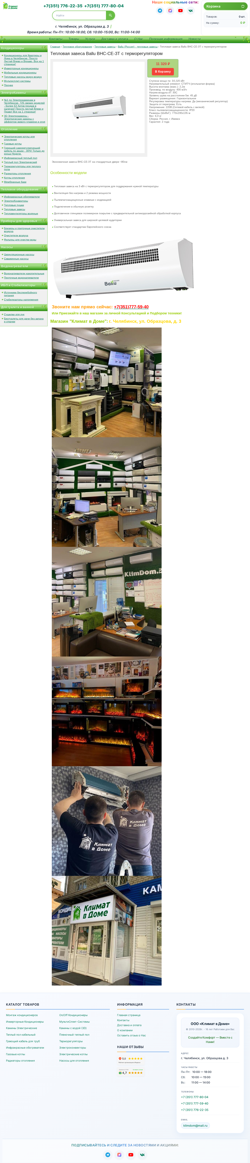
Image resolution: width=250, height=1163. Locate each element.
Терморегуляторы (71, 1041)
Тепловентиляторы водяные (21, 213)
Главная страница (128, 1015)
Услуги (90, 39)
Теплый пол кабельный (21, 1034)
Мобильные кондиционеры (20, 72)
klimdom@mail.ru (195, 1125)
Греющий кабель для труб (23, 1041)
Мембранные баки (15, 181)
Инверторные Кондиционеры (25, 1021)
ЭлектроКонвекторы (16, 200)
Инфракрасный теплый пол (20, 157)
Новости (195, 39)
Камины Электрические (21, 1028)
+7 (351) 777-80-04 (194, 1097)
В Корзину (163, 71)
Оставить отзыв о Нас (131, 1035)
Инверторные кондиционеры (21, 68)
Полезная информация (165, 39)
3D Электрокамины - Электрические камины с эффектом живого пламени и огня (24, 118)
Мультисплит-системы (17, 81)
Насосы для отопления (74, 1060)
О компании (125, 1030)
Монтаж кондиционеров (22, 1015)
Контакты (55, 39)
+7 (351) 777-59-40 (194, 1103)
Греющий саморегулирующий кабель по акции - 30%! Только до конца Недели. (24, 150)
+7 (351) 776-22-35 (194, 1110)
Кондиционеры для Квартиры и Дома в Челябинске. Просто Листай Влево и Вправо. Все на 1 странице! (24, 60)
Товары (74, 39)
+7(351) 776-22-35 (62, 5)
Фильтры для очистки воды (20, 239)
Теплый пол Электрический (20, 162)
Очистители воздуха (16, 235)
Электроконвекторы (72, 1047)
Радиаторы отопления (17, 173)
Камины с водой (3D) (73, 1028)
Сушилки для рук (14, 314)
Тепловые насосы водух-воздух (23, 76)
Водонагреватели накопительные (24, 273)
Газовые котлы (13, 143)
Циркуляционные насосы (19, 254)
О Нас (138, 39)
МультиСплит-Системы (74, 1021)
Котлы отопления (14, 177)
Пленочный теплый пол (74, 1034)
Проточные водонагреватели (21, 277)
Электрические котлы (73, 1054)
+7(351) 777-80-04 (104, 5)
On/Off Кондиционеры (73, 1015)
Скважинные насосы (16, 258)
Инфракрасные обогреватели (22, 196)
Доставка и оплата (114, 39)
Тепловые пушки (14, 205)
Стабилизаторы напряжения (21, 299)
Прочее (8, 85)
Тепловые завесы (14, 209)
